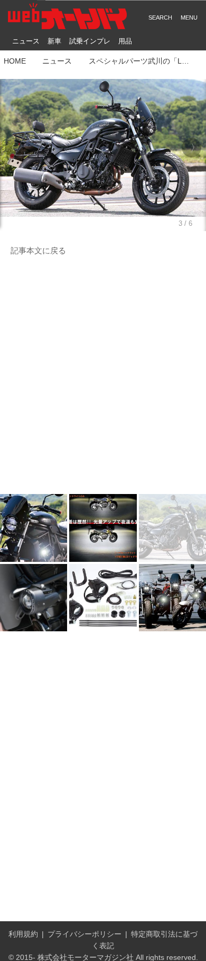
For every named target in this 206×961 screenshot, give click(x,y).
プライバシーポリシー (84, 934)
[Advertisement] (103, 375)
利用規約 (23, 934)
